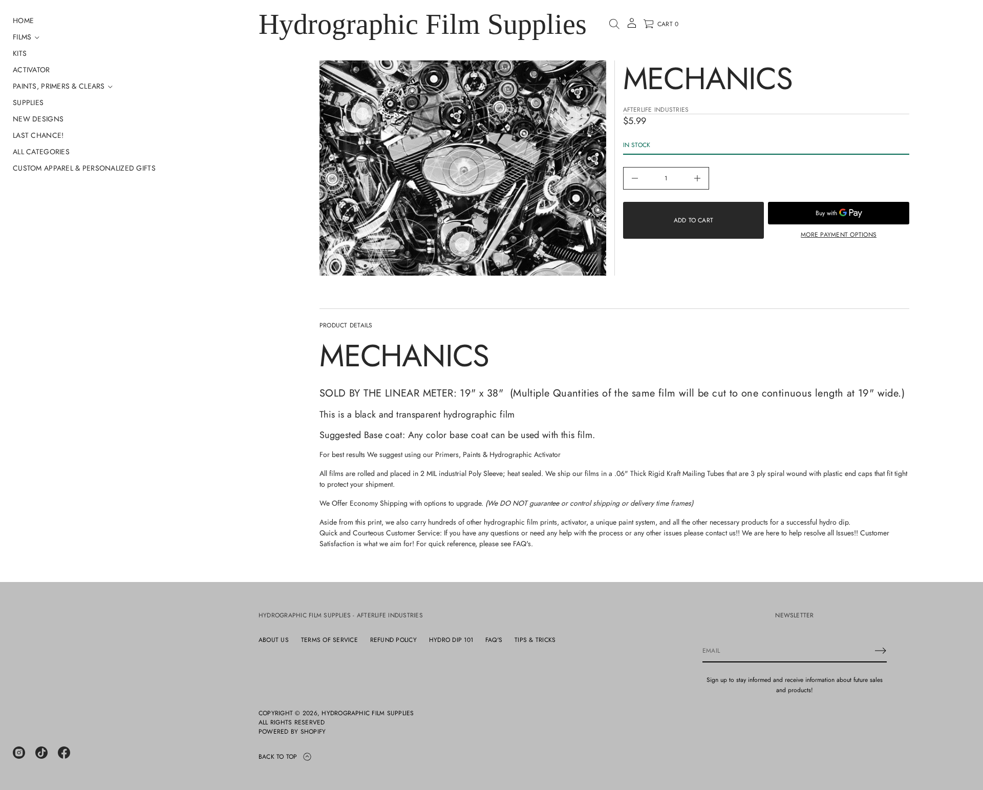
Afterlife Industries (656, 109)
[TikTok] (41, 752)
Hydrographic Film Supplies (423, 24)
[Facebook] (64, 752)
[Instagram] (19, 752)
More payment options (839, 235)
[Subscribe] (880, 651)
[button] (614, 24)
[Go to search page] (614, 24)
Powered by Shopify (292, 731)
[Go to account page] (632, 26)
